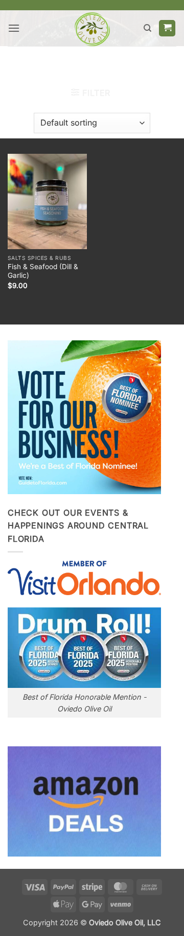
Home (45, 63)
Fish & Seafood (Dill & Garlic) (43, 271)
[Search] (147, 28)
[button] (14, 27)
